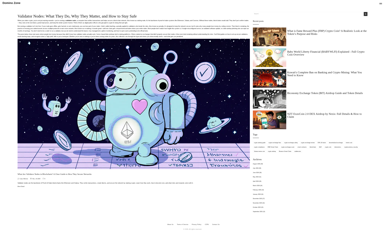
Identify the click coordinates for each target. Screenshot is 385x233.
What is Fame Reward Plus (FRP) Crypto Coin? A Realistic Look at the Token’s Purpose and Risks (327, 32)
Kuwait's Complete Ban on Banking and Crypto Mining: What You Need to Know (324, 74)
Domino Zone (11, 2)
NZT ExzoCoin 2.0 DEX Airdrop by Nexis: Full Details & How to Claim (324, 115)
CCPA (207, 224)
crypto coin (328, 147)
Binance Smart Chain (285, 151)
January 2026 (258, 194)
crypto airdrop (272, 151)
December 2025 (259, 198)
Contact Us (216, 224)
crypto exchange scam (287, 147)
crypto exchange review (308, 142)
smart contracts (302, 147)
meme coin (349, 142)
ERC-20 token (322, 142)
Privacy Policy (197, 224)
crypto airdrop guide (259, 142)
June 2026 (257, 172)
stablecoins (297, 151)
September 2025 (259, 211)
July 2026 (257, 168)
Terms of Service (182, 224)
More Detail (21, 186)
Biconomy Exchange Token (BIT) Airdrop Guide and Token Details (325, 93)
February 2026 (258, 190)
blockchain (313, 147)
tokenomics (337, 147)
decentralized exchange (336, 142)
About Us (170, 224)
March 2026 (257, 185)
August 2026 (258, 164)
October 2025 (258, 207)
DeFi (320, 147)
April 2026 (257, 181)
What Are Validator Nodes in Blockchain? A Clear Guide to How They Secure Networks (55, 174)
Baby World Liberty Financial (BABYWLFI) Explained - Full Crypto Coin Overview (326, 53)
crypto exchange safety (291, 142)
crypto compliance (259, 147)
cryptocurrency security (351, 147)
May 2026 (257, 177)
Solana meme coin (259, 151)
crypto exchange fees (274, 142)
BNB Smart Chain (273, 147)
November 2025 (259, 203)
